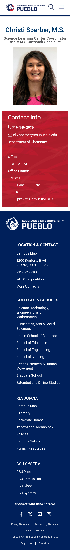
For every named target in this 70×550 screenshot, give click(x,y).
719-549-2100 (27, 272)
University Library (29, 420)
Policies (22, 434)
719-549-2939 (23, 127)
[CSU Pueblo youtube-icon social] (40, 514)
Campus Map (26, 253)
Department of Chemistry (27, 142)
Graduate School (29, 375)
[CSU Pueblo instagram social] (49, 514)
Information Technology (34, 427)
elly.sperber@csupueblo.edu (35, 135)
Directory (23, 413)
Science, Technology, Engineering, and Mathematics (32, 312)
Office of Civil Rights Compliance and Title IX (35, 537)
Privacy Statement (20, 524)
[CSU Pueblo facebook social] (21, 514)
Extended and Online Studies (38, 382)
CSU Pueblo (25, 472)
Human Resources (30, 448)
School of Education (31, 343)
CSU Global (24, 486)
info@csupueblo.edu (32, 279)
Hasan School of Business (36, 336)
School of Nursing (30, 357)
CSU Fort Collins (28, 479)
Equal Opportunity (34, 530)
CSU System (26, 493)
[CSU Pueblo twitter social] (31, 514)
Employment (27, 543)
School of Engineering (33, 350)
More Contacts (27, 286)
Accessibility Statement (47, 524)
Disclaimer (44, 543)
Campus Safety (28, 441)
